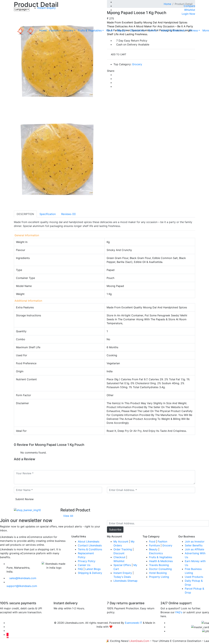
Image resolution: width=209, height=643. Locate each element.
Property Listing (159, 576)
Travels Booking (159, 565)
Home (43, 30)
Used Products (194, 576)
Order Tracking (122, 549)
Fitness (193, 30)
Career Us (84, 565)
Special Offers (122, 565)
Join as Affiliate (194, 549)
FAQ (80, 569)
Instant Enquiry (122, 572)
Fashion (54, 30)
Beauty (121, 30)
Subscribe (115, 529)
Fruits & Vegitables (160, 557)
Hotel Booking (158, 572)
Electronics (137, 30)
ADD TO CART (118, 54)
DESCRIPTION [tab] (25, 214)
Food (109, 30)
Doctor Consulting (160, 569)
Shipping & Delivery (90, 572)
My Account (120, 541)
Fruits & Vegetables (90, 30)
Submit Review (24, 499)
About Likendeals (88, 541)
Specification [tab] (48, 214)
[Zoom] (15, 208)
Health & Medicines (173, 30)
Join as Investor (194, 541)
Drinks (152, 30)
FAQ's (178, 612)
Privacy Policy (86, 561)
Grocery (68, 30)
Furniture (154, 545)
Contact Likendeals (90, 545)
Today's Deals (122, 576)
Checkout (119, 557)
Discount (118, 553)
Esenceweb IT (133, 622)
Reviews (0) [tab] (68, 214)
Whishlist (118, 561)
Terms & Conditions (90, 549)
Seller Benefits (193, 545)
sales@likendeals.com (22, 578)
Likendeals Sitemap (125, 580)
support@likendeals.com (22, 586)
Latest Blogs (93, 569)
